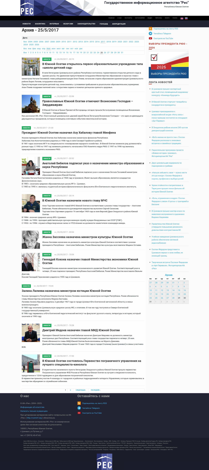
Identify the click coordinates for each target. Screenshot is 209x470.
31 (122, 52)
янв (29, 48)
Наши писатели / (133, 445)
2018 (108, 41)
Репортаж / (106, 449)
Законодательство (86, 24)
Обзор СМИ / (151, 445)
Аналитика (40, 24)
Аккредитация (118, 24)
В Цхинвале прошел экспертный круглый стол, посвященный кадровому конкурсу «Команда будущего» (170, 92)
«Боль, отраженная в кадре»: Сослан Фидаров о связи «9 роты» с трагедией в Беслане (170, 201)
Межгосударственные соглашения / (98, 445)
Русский (186, 18)
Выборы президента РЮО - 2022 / (66, 443)
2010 (64, 41)
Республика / (112, 449)
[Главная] (104, 462)
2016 (97, 41)
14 (64, 52)
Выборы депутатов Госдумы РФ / (149, 441)
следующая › (81, 390)
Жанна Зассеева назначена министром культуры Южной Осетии (87, 237)
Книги (167, 18)
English (181, 18)
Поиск (175, 18)
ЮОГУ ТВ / (170, 449)
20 (84, 52)
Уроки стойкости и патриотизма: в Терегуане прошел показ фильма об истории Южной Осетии (168, 188)
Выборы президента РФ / (165, 441)
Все (25, 41)
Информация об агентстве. (32, 407)
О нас (120, 18)
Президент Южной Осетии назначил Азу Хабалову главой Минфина (69, 132)
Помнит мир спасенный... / (136, 447)
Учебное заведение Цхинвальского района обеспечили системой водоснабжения (168, 240)
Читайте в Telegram (162, 33)
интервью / (160, 443)
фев (34, 48)
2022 (131, 41)
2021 (125, 41)
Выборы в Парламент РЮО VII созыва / (131, 441)
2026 (37, 44)
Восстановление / (98, 441)
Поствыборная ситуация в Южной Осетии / (154, 447)
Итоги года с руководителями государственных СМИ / (37, 445)
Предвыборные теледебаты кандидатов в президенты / (74, 449)
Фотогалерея (140, 18)
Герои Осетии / (102, 443)
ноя (76, 48)
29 (115, 52)
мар (39, 48)
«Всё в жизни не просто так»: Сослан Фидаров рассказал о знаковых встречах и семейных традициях (168, 140)
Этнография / (163, 449)
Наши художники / (142, 445)
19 (81, 52)
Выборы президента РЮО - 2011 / (31, 443)
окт (71, 48)
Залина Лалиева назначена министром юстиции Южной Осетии (66, 291)
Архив (168, 274)
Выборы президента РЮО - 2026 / (84, 443)
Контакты (128, 18)
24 (98, 52)
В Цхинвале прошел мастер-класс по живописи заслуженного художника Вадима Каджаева (168, 214)
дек (80, 48)
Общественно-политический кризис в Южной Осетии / (37, 447)
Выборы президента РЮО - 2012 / (49, 443)
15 (67, 52)
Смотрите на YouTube (163, 38)
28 (112, 52)
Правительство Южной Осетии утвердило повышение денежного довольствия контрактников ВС (167, 227)
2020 (120, 41)
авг (63, 48)
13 (60, 52)
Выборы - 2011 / (116, 441)
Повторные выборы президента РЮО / (119, 447)
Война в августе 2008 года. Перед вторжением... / (72, 441)
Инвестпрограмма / (151, 443)
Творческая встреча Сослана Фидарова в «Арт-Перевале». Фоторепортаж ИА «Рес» (170, 265)
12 (57, 52)
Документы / (130, 443)
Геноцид (104, 24)
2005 (36, 41)
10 (50, 52)
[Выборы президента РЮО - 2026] (169, 64)
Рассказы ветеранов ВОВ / (96, 449)
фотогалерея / (141, 449)
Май (48, 48)
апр (43, 48)
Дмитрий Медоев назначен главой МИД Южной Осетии (81, 330)
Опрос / (69, 447)
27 (108, 52)
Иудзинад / (64, 445)
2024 (25, 44)
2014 (86, 41)
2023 (136, 41)
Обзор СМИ (68, 24)
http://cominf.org (34, 418)
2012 (75, 41)
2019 (114, 41)
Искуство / (165, 443)
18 (77, 52)
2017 (103, 41)
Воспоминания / (89, 441)
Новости (26, 24)
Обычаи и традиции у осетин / (58, 447)
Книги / (69, 445)
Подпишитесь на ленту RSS (166, 29)
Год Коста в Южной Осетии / (113, 443)
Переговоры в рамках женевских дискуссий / (97, 447)
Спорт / (135, 449)
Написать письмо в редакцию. (34, 411)
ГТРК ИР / (123, 443)
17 (74, 52)
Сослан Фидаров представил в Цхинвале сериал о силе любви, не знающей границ (167, 252)
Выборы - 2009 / (108, 441)
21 (88, 52)
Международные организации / (116, 445)
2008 (52, 41)
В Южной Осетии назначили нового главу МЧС (74, 200)
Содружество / (129, 449)
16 (71, 52)
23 (95, 52)
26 (105, 52)
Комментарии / (75, 445)
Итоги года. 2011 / (55, 445)
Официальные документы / (78, 447)
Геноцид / (95, 443)
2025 (31, 44)
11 (53, 52)
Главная (111, 18)
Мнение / (126, 445)
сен (67, 48)
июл (58, 48)
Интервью (54, 24)
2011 (69, 41)
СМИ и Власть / (121, 449)
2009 (58, 41)
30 (119, 52)
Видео (150, 18)
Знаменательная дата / (140, 443)
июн (53, 48)
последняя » (95, 390)
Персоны (158, 18)
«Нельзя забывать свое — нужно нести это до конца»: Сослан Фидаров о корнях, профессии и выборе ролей (169, 175)
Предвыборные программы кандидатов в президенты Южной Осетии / (41, 449)
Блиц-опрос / (41, 441)
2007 (47, 41)
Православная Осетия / (172, 447)
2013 (80, 41)
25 (102, 52)
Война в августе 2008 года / (52, 441)
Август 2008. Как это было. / (30, 441)
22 (91, 52)
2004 (30, 41)
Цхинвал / (147, 449)
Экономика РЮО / (155, 449)
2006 (41, 41)
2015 (92, 41)
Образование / (158, 445)
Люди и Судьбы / (84, 445)
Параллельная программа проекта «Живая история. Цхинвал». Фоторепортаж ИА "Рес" (167, 153)
